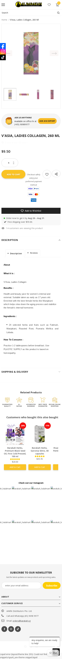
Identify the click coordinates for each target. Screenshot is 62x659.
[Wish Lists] (47, 174)
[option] (31, 53)
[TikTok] (3, 57)
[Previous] (8, 53)
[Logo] (29, 4)
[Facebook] (4, 629)
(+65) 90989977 (22, 124)
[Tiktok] (18, 629)
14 (7, 228)
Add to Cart (15, 467)
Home (4, 19)
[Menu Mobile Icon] (3, 4)
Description (16, 253)
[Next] (54, 53)
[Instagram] (11, 629)
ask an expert (47, 121)
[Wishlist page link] (49, 4)
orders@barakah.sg (22, 620)
